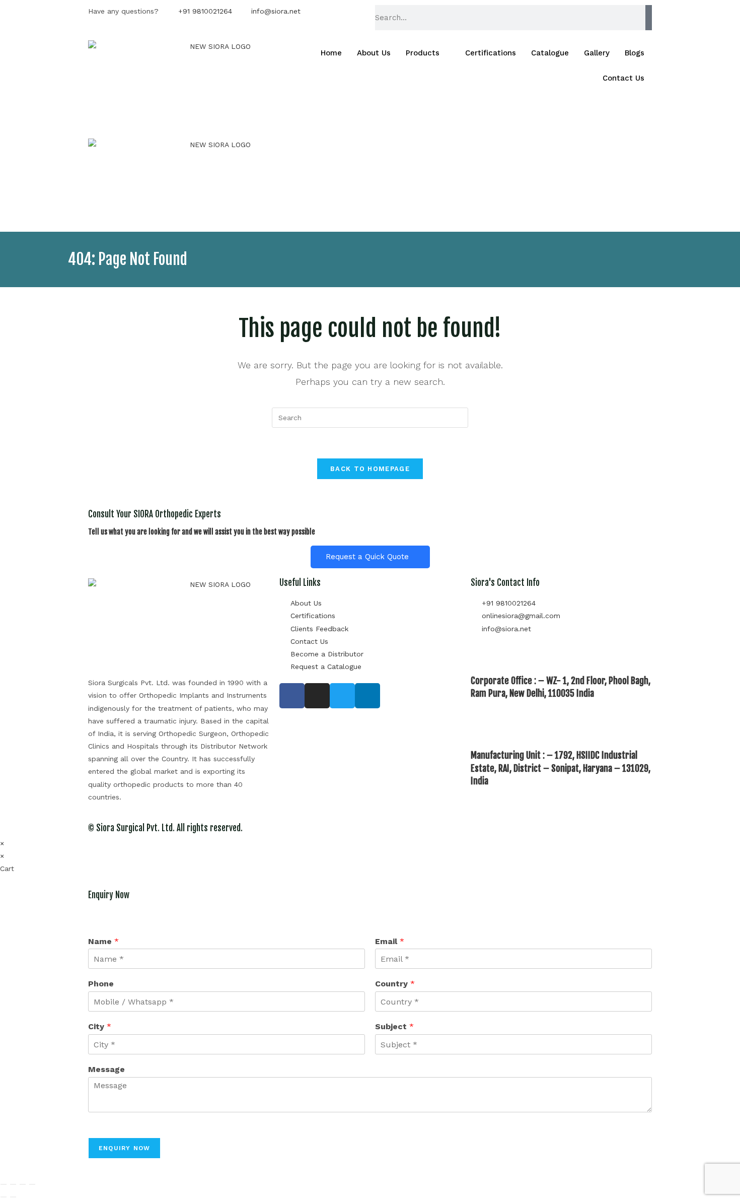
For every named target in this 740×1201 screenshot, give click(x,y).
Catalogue (550, 52)
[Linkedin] (367, 695)
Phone (101, 983)
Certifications (490, 52)
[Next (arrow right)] (13, 1197)
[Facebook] (292, 695)
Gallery (597, 52)
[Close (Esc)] (32, 1184)
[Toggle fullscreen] (13, 1184)
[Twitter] (342, 695)
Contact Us (623, 78)
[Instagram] (317, 695)
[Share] (22, 1184)
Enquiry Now (124, 1148)
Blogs (634, 52)
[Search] (648, 17)
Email (389, 941)
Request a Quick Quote (367, 556)
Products (422, 52)
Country (395, 983)
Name (103, 941)
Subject (394, 1026)
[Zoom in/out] (3, 1184)
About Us (374, 52)
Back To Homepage (370, 469)
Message (106, 1069)
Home (331, 52)
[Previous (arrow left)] (3, 1197)
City (99, 1026)
